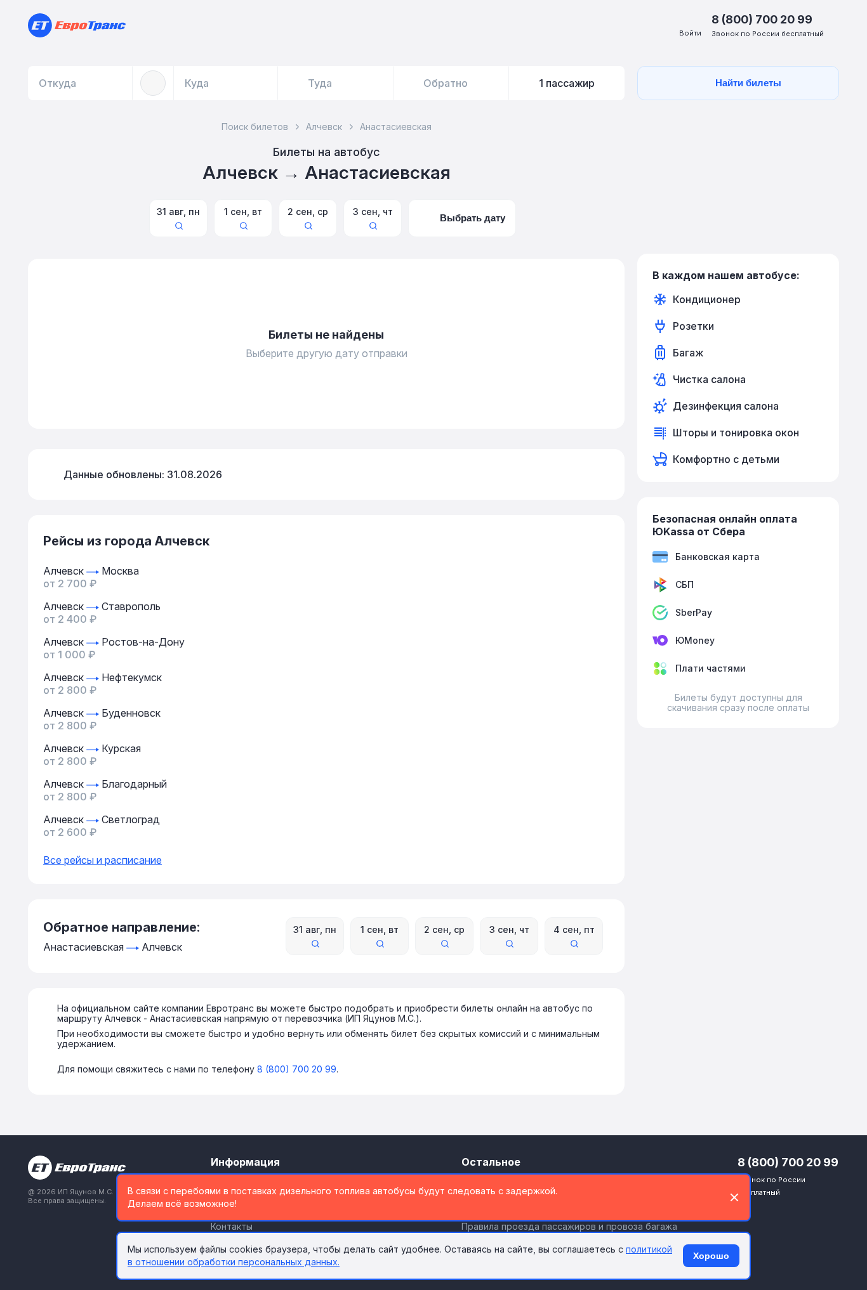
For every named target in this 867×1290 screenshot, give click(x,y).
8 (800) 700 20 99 (296, 1069)
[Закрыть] (734, 1197)
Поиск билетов (255, 126)
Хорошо (711, 1256)
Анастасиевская (396, 126)
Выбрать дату (472, 217)
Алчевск (324, 126)
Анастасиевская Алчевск (112, 947)
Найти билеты (748, 82)
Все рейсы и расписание (102, 860)
